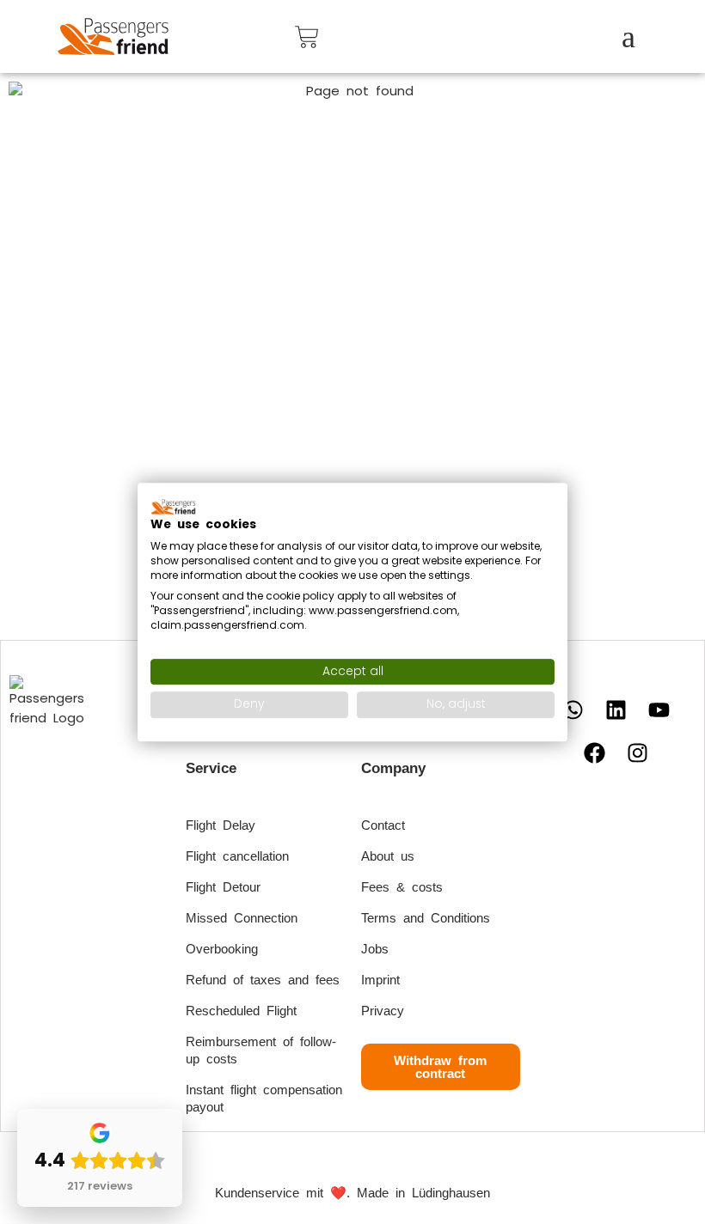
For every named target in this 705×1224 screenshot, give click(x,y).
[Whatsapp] (573, 709)
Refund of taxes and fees (263, 979)
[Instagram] (637, 752)
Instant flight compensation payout (264, 1098)
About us (387, 856)
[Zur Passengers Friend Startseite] (114, 36)
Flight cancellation (237, 856)
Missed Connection (241, 917)
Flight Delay (220, 825)
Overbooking (222, 948)
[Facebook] (594, 752)
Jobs (375, 948)
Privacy (382, 1010)
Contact (383, 825)
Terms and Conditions (425, 917)
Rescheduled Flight (241, 1010)
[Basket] (307, 37)
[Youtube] (659, 709)
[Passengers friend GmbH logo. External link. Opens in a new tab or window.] (173, 507)
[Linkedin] (616, 709)
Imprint (380, 979)
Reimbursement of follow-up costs (261, 1050)
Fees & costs (402, 887)
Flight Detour (223, 887)
